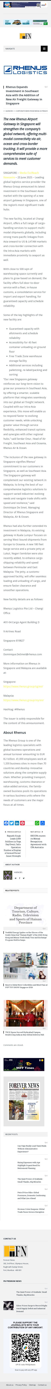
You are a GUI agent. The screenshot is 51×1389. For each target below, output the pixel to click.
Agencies (9, 111)
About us (9, 1385)
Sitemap (32, 1385)
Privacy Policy (21, 1385)
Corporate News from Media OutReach (32, 111)
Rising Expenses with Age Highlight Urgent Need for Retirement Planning (29, 1165)
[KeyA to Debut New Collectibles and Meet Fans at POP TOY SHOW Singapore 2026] (25, 967)
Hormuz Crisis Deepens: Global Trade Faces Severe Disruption (31, 1210)
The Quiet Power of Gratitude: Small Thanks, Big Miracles (30, 1180)
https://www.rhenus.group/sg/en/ (23, 686)
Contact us (42, 1385)
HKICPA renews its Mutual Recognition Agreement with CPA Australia (38, 841)
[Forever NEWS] (25, 35)
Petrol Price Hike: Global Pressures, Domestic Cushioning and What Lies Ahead (31, 1195)
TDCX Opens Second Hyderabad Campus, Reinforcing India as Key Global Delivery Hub (24, 1033)
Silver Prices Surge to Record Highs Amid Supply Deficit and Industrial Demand (31, 1308)
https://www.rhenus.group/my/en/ (23, 700)
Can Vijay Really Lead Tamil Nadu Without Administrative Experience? (32, 1149)
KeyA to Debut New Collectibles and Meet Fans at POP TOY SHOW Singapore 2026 (26, 986)
